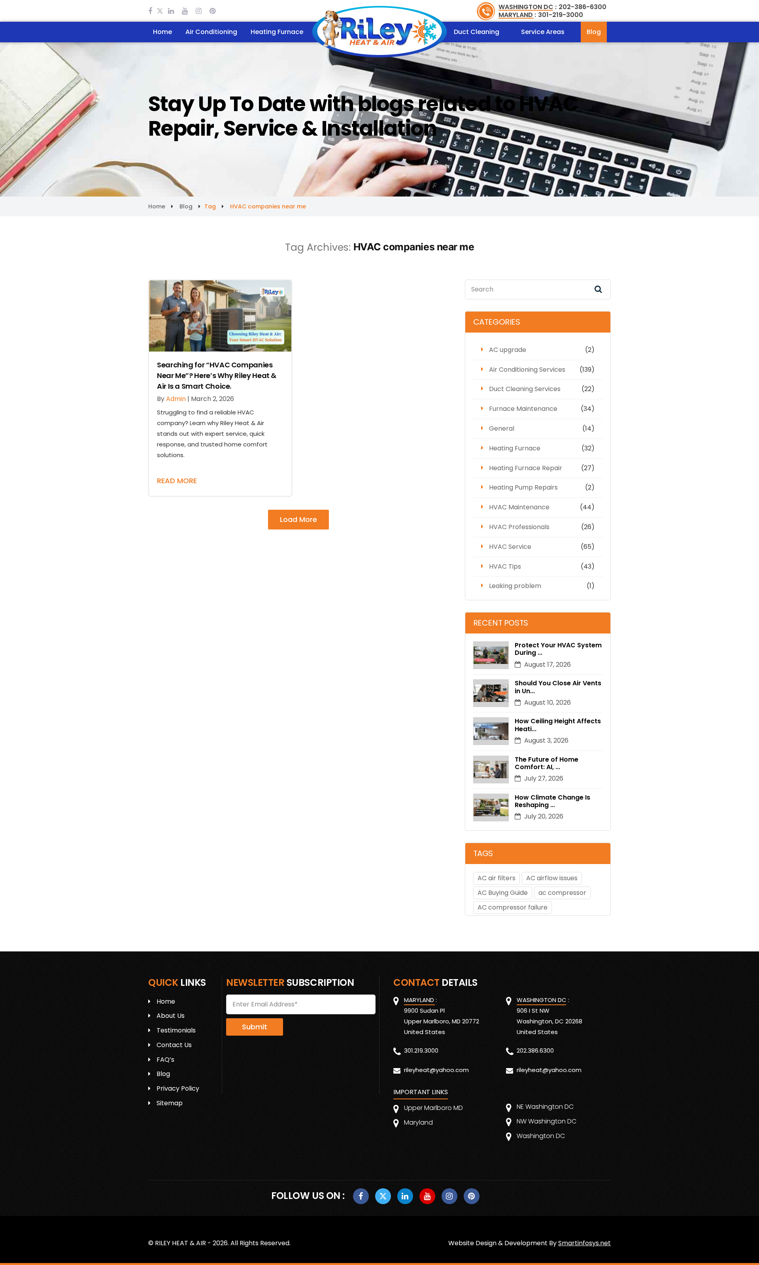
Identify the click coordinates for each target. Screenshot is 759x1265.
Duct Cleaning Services (525, 388)
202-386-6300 (582, 7)
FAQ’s (165, 1059)
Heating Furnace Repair (525, 468)
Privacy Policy (178, 1088)
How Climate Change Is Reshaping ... (552, 801)
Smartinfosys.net (584, 1243)
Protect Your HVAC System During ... (558, 648)
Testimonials (176, 1030)
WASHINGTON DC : (527, 7)
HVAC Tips (505, 566)
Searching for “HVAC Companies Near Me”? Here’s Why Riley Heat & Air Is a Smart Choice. (216, 375)
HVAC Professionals (519, 526)
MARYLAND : (517, 15)
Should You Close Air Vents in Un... (558, 686)
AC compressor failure (513, 907)
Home (162, 31)
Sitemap (170, 1103)
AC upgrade (507, 349)
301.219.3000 (421, 1050)
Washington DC (541, 1135)
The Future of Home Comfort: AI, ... (546, 763)
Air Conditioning (211, 31)
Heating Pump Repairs (523, 487)
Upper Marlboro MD (433, 1107)
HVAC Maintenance (519, 507)
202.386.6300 (535, 1050)
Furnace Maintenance (523, 408)
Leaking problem (515, 585)
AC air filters (496, 878)
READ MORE (177, 481)
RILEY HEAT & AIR (180, 1243)
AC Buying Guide (503, 892)
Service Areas (543, 31)
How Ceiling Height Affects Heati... (558, 724)
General (501, 428)
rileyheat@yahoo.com (436, 1070)
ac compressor (562, 892)
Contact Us (174, 1044)
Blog (594, 31)
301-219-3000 (560, 15)
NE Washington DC (545, 1106)
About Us (171, 1015)
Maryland (418, 1122)
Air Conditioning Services (527, 369)
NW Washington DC (546, 1121)
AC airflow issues (552, 878)
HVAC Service (510, 546)
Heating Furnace (277, 31)
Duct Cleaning (476, 31)
